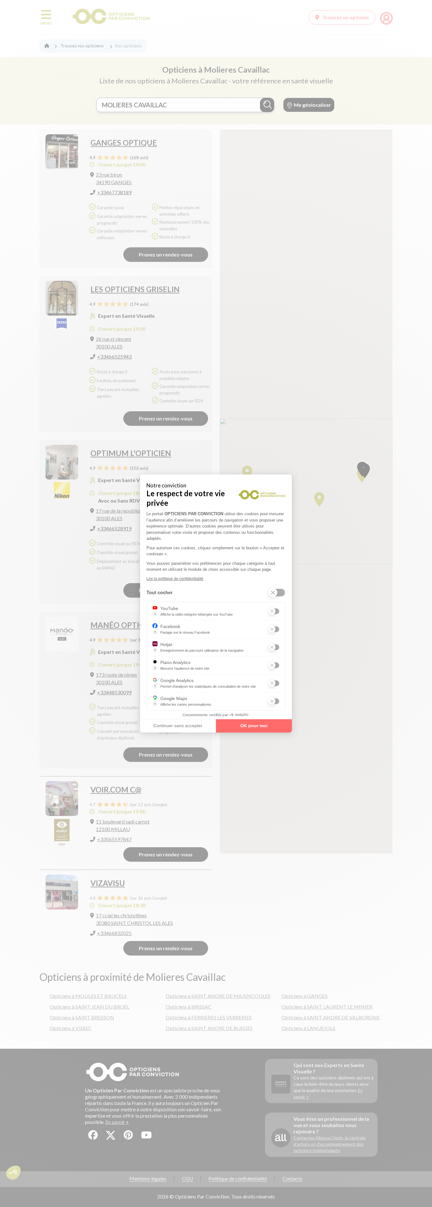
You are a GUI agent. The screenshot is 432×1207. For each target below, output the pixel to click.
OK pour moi (254, 725)
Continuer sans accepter (177, 725)
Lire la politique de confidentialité (174, 578)
